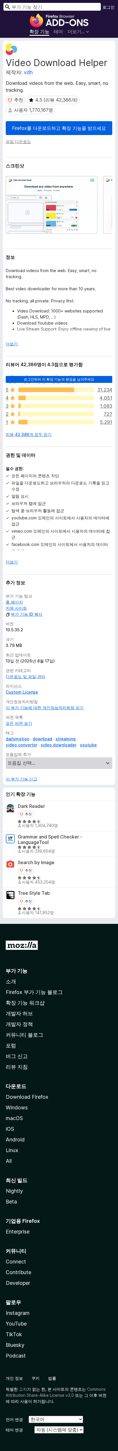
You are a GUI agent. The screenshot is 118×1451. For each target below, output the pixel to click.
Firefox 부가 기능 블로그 (34, 992)
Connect (16, 1262)
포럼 (11, 1045)
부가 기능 (16, 971)
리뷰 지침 (17, 1067)
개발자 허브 (19, 1013)
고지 (23, 1389)
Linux (12, 1150)
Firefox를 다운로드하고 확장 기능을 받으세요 (59, 128)
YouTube (16, 1324)
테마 (58, 31)
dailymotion (17, 738)
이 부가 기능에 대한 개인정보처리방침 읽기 (45, 707)
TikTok (14, 1334)
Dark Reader (31, 806)
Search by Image (36, 862)
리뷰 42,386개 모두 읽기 (29, 434)
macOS (14, 1118)
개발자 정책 (19, 1024)
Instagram (18, 1313)
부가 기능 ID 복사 (26, 614)
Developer (18, 1283)
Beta (11, 1202)
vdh (28, 72)
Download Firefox (27, 1097)
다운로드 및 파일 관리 (25, 676)
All (9, 1161)
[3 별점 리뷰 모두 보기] (56, 406)
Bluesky (15, 1345)
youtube (88, 744)
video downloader (58, 744)
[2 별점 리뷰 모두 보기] (56, 414)
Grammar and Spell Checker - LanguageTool (50, 839)
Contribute (18, 1272)
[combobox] (52, 7)
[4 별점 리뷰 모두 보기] (56, 398)
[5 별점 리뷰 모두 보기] (56, 389)
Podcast (16, 1356)
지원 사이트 (16, 608)
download (42, 738)
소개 (11, 981)
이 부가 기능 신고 (21, 778)
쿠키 (36, 1378)
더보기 (12, 343)
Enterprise (18, 1232)
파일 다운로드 (18, 141)
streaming (66, 738)
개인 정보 (14, 1378)
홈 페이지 (14, 602)
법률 (52, 1378)
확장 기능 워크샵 (25, 1003)
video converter (21, 744)
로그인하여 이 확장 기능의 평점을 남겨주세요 (59, 379)
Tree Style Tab (34, 893)
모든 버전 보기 (19, 723)
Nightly (14, 1191)
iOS (10, 1129)
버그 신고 (17, 1056)
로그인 (109, 7)
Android (15, 1140)
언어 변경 (14, 1419)
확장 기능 (39, 31)
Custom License (22, 692)
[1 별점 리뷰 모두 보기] (56, 422)
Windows (17, 1107)
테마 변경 (14, 1429)
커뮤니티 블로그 (24, 1035)
